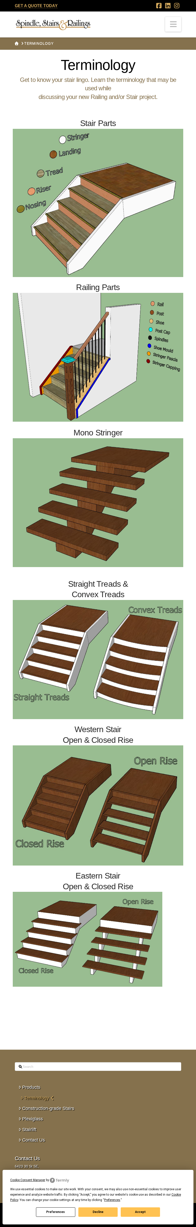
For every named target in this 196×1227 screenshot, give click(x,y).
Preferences (55, 1212)
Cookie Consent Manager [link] (27, 1180)
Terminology (36, 1097)
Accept (140, 1212)
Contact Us (33, 1140)
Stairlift (29, 1129)
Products (31, 1087)
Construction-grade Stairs (48, 1108)
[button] (173, 24)
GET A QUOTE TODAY (36, 6)
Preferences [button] (112, 1200)
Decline (98, 1212)
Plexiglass (32, 1118)
